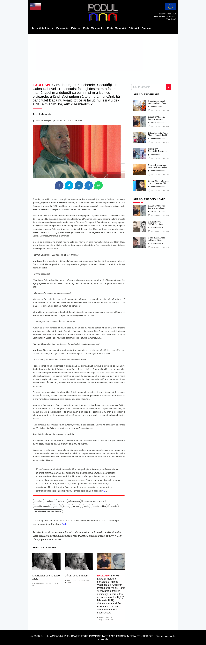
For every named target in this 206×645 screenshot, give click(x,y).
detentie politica (99, 506)
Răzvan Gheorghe (43, 121)
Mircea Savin (155, 155)
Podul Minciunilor (93, 28)
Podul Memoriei (116, 28)
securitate (38, 501)
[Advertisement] (103, 57)
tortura (66, 506)
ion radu (76, 506)
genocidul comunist (42, 506)
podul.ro (50, 501)
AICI (104, 491)
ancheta (61, 501)
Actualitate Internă (43, 28)
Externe (75, 28)
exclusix (113, 506)
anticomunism (74, 501)
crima (57, 506)
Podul (65, 524)
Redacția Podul (156, 107)
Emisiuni (147, 28)
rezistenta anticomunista (94, 501)
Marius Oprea (39, 583)
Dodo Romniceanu (157, 139)
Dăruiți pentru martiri (76, 575)
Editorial (134, 28)
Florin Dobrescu (156, 228)
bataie (86, 506)
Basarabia (62, 28)
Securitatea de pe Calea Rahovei (47, 511)
